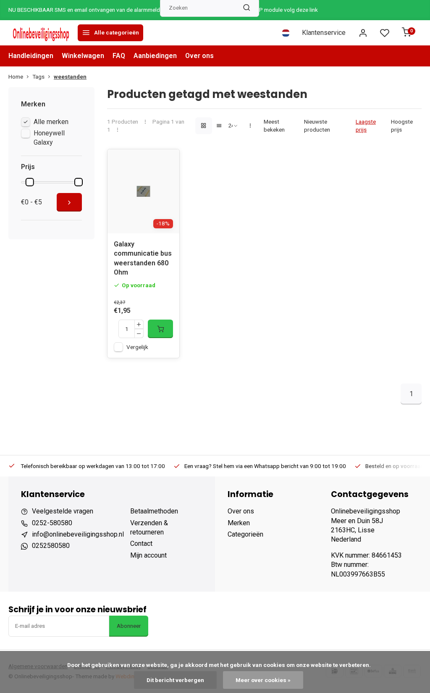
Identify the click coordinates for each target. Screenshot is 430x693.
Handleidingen (30, 56)
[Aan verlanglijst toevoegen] (166, 161)
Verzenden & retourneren (149, 527)
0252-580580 (52, 523)
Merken (239, 523)
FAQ (119, 56)
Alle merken (51, 122)
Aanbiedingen (155, 56)
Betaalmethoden (154, 511)
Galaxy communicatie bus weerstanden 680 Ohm (143, 258)
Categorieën (245, 534)
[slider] (30, 182)
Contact (141, 544)
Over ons (199, 56)
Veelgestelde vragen (62, 511)
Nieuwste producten (317, 125)
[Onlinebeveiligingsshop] (42, 32)
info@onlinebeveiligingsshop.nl (78, 534)
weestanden (70, 76)
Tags (38, 76)
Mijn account (148, 555)
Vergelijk (137, 347)
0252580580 (51, 546)
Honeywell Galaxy (49, 137)
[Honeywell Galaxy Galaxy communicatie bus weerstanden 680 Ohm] (143, 191)
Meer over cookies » (263, 680)
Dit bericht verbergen (175, 680)
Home (15, 76)
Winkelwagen (83, 56)
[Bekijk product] (160, 329)
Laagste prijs (366, 125)
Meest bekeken (274, 125)
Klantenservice (324, 33)
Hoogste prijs (402, 125)
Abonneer (129, 626)
